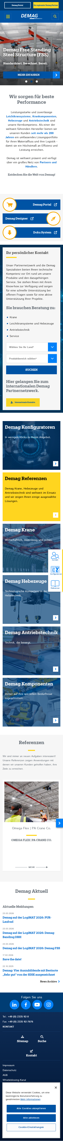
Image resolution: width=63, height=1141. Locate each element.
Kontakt (31, 1055)
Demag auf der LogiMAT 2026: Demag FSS (31, 948)
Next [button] (59, 823)
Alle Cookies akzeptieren (31, 1108)
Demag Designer (16, 218)
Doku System (42, 232)
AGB (5, 1075)
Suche (42, 1041)
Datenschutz (9, 1070)
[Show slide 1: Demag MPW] (26, 81)
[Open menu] (8, 16)
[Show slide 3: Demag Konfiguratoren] (37, 81)
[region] (31, 1110)
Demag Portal (42, 204)
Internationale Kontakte (25, 402)
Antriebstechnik (39, 121)
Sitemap (22, 1041)
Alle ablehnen (31, 1118)
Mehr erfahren (29, 75)
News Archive (48, 982)
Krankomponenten (44, 117)
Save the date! (12, 959)
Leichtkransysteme (18, 117)
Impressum (8, 1065)
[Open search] (55, 16)
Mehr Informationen (30, 1099)
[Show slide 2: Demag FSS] (31, 81)
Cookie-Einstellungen (31, 1127)
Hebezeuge (15, 121)
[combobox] (31, 347)
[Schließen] (56, 1087)
